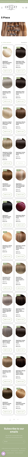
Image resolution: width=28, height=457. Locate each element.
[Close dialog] (27, 221)
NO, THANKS (18, 232)
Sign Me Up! (19, 230)
